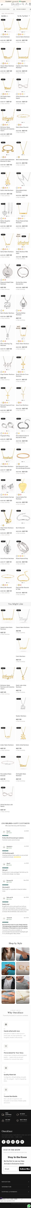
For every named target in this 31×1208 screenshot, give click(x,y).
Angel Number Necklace (7, 374)
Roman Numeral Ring (22, 558)
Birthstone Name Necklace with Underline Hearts (7, 129)
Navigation (6, 1181)
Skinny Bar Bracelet (6, 587)
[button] (23, 4)
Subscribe (25, 1168)
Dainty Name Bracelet (22, 127)
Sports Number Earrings (7, 497)
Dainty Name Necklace (6, 251)
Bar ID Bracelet (20, 528)
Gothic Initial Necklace (6, 190)
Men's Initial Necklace (22, 159)
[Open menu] (2, 5)
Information (6, 1187)
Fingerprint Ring (5, 435)
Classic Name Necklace (22, 627)
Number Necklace (21, 716)
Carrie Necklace (5, 37)
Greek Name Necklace (6, 466)
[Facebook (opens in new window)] (4, 1142)
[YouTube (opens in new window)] (13, 1142)
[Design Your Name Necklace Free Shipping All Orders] (15, 1)
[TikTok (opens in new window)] (17, 1142)
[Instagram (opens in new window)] (8, 1142)
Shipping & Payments (9, 1191)
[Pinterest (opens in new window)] (22, 1142)
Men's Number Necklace (7, 313)
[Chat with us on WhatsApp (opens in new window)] (29, 1206)
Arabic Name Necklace (22, 343)
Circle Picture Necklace (7, 558)
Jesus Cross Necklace (22, 405)
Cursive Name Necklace (23, 37)
